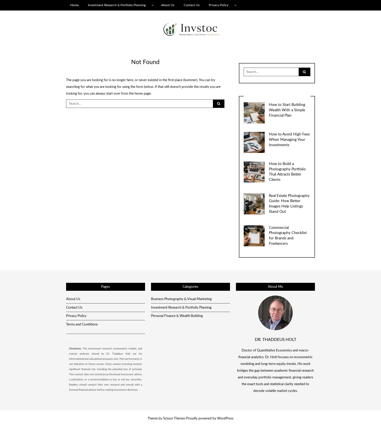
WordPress (225, 418)
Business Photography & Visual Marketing (181, 299)
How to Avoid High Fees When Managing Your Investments (289, 139)
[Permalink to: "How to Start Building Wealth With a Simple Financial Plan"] (254, 112)
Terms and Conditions (82, 324)
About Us (167, 5)
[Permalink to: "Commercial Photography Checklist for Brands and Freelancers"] (254, 235)
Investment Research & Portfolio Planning (117, 5)
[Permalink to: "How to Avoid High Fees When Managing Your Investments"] (254, 142)
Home (74, 5)
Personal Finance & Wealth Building (177, 316)
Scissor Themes (174, 418)
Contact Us (192, 5)
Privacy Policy (218, 5)
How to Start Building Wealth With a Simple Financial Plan (287, 110)
